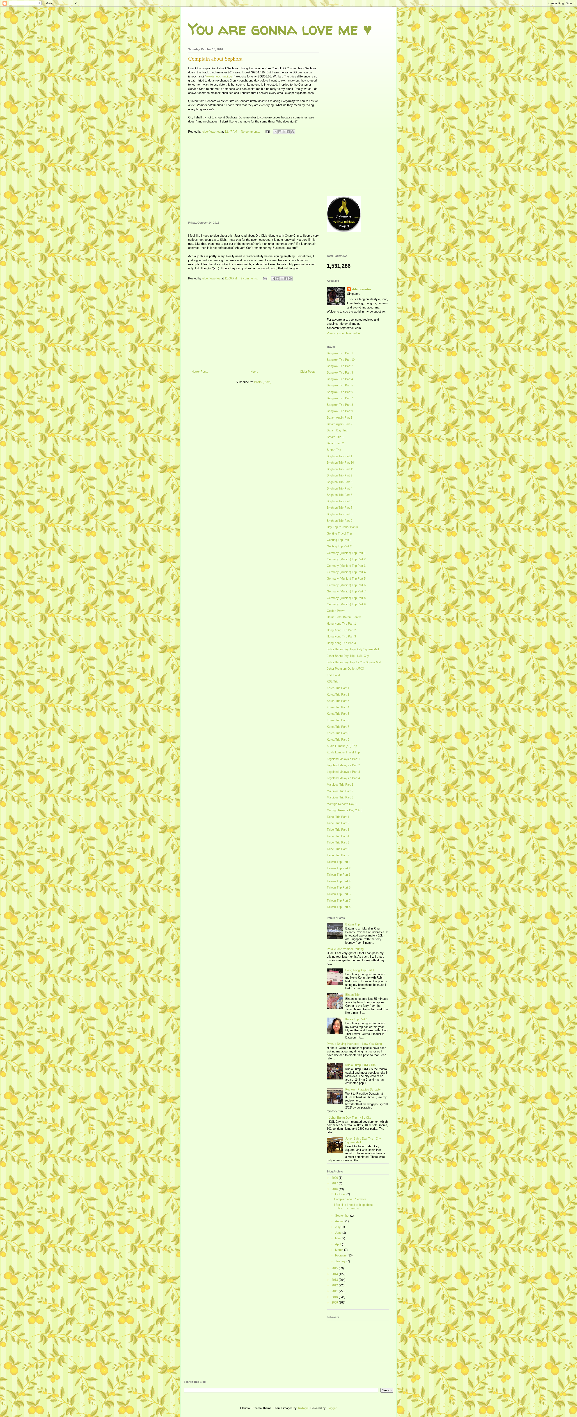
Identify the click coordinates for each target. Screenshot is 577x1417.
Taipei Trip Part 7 (338, 855)
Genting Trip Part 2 (339, 546)
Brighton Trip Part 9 (339, 520)
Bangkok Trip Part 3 (340, 372)
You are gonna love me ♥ (280, 29)
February (341, 1255)
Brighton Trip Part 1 (339, 456)
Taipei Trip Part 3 (338, 829)
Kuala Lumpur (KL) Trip (342, 746)
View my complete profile (343, 333)
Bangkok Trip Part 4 (340, 379)
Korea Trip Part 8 (338, 733)
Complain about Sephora (215, 59)
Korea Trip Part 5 (338, 713)
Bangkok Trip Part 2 (340, 366)
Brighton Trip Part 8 (339, 514)
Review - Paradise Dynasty (363, 1089)
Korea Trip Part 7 (338, 726)
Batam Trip (352, 924)
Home (254, 371)
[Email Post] (267, 131)
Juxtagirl (303, 1408)
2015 (335, 1268)
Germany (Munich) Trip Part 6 (346, 585)
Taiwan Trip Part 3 (338, 874)
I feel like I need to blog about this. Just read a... (353, 1206)
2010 (335, 1297)
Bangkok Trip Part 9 (340, 411)
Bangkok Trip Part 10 (341, 359)
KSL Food (333, 675)
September (342, 1215)
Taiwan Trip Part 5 (338, 887)
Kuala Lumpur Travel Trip (343, 752)
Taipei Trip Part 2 (338, 823)
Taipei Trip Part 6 (338, 849)
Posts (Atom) (262, 382)
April (338, 1244)
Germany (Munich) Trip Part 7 (346, 591)
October (340, 1194)
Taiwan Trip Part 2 (338, 868)
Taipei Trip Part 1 (338, 816)
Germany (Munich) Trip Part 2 (346, 559)
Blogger (331, 1408)
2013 (335, 1279)
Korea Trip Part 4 (338, 707)
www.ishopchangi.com (220, 76)
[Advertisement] (253, 179)
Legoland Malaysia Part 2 (343, 765)
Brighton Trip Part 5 (339, 495)
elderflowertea (361, 289)
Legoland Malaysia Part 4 (343, 778)
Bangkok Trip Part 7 (340, 398)
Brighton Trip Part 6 (339, 501)
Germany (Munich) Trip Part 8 (346, 598)
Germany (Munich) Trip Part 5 (346, 578)
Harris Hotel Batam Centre (344, 617)
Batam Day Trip (337, 430)
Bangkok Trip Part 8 (340, 404)
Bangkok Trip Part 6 (340, 392)
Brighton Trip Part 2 (339, 475)
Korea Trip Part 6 (338, 720)
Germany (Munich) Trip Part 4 (346, 572)
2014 (335, 1274)
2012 (335, 1285)
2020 (335, 1177)
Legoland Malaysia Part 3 (343, 771)
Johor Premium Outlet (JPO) (345, 668)
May (338, 1238)
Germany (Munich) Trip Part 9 (346, 604)
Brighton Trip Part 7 (339, 507)
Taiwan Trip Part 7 (338, 900)
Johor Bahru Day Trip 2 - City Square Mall (354, 662)
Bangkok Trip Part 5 (340, 385)
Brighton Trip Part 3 (339, 482)
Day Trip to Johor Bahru (342, 527)
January (340, 1261)
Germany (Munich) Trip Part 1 (346, 553)
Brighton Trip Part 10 (340, 462)
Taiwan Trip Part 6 (338, 894)
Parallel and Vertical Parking (345, 949)
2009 (335, 1302)
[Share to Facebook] (288, 131)
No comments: (251, 131)
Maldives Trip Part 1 (340, 784)
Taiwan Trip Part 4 (338, 881)
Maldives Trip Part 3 (340, 797)
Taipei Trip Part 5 (338, 842)
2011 (335, 1291)
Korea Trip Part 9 (338, 739)
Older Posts (308, 371)
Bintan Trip (334, 449)
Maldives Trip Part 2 (340, 791)
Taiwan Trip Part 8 (338, 907)
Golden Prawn (336, 610)
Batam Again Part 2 (339, 424)
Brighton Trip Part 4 (339, 488)
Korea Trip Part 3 (338, 701)
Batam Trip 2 (335, 443)
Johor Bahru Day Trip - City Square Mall (353, 649)
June (338, 1232)
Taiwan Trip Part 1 (338, 862)
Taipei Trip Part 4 (338, 836)
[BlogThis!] (279, 131)
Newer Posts (200, 371)
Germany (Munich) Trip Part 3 (346, 565)
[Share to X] (284, 131)
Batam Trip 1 (335, 437)
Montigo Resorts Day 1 (342, 804)
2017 (335, 1183)
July (338, 1227)
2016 (335, 1189)
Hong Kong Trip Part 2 (341, 630)
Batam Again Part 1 (339, 417)
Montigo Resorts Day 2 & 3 (344, 810)
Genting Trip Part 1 (339, 540)
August (340, 1221)
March (339, 1249)
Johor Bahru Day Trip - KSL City (348, 655)
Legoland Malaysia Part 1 (343, 759)
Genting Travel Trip (339, 533)
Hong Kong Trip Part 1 (341, 623)
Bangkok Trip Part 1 (340, 353)
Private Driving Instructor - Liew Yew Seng (354, 1043)
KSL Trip (332, 681)
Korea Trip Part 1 (338, 688)
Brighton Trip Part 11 (340, 469)
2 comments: (250, 278)
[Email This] (275, 131)
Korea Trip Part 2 (338, 694)
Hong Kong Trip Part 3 (341, 636)
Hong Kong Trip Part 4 (341, 643)
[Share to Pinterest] (292, 131)
